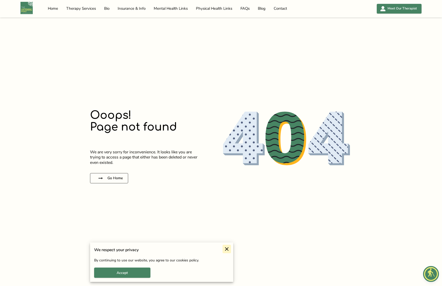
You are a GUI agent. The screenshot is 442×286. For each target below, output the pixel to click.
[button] (431, 274)
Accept (122, 272)
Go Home (115, 178)
